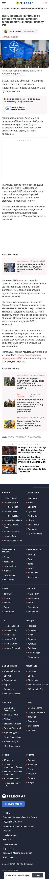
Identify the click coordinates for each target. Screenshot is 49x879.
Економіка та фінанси (8, 550)
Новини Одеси (10, 511)
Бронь (31, 676)
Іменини (31, 730)
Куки (27, 875)
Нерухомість (10, 566)
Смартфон (9, 612)
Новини (6, 492)
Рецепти (30, 755)
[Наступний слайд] (46, 8)
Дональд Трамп (11, 715)
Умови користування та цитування (19, 826)
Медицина (32, 516)
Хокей (31, 568)
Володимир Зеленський (9, 709)
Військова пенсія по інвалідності (13, 773)
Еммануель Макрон (13, 724)
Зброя (7, 685)
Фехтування (33, 577)
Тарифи (7, 571)
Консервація (34, 765)
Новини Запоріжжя (13, 520)
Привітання (33, 657)
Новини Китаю (10, 644)
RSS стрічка (8, 857)
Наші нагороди (10, 835)
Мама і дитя (33, 594)
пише (23, 201)
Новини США (10, 630)
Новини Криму (10, 536)
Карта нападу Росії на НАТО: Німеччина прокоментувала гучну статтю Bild (29, 424)
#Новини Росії (34, 437)
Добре (37, 875)
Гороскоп (32, 626)
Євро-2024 (33, 573)
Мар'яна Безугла (11, 741)
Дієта (30, 603)
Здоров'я (30, 588)
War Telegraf (22, 261)
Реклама (7, 831)
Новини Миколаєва (13, 541)
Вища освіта (33, 525)
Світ (4, 620)
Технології (8, 594)
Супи (30, 769)
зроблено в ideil (10, 870)
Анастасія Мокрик (15, 31)
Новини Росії (10, 635)
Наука (5, 588)
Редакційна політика (12, 822)
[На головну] (24, 3)
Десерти (32, 774)
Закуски (31, 783)
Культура (32, 644)
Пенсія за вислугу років (12, 784)
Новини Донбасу (11, 532)
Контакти (7, 840)
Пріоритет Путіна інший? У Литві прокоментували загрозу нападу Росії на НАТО (31, 268)
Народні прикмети (36, 712)
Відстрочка (33, 680)
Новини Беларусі (12, 648)
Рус (45, 3)
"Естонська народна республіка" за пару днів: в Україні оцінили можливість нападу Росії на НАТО (30, 383)
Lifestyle (30, 620)
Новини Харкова (11, 502)
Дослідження (34, 612)
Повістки (32, 671)
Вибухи (7, 676)
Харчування (33, 598)
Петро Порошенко (12, 737)
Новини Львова (11, 516)
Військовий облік (35, 689)
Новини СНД (10, 639)
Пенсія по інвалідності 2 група (13, 766)
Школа (31, 520)
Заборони (32, 721)
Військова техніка (12, 694)
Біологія (8, 603)
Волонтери (9, 689)
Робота (31, 502)
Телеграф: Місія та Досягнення (17, 853)
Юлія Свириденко (12, 746)
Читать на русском (10, 37)
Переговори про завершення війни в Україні (25, 9)
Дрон (6, 607)
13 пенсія (8, 760)
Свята (29, 702)
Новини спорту (33, 549)
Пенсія (5, 755)
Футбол (31, 555)
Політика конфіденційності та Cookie (20, 817)
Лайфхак (32, 648)
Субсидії (32, 511)
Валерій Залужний (12, 728)
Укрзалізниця (10, 579)
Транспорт (9, 562)
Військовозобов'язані (38, 685)
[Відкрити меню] (4, 3)
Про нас (7, 813)
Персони (6, 702)
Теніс (30, 564)
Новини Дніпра (11, 507)
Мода (30, 635)
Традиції (32, 717)
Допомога (32, 529)
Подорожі (32, 639)
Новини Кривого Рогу (11, 526)
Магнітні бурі (34, 653)
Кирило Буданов (11, 733)
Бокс (30, 559)
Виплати (32, 507)
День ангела (33, 726)
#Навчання (21, 437)
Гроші (6, 557)
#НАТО (11, 437)
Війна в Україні (9, 666)
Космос (7, 598)
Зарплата (32, 498)
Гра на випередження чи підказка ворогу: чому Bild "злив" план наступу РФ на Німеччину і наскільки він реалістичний (30, 406)
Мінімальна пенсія (12, 778)
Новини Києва (10, 498)
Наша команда (10, 844)
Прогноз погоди (35, 534)
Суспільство (32, 492)
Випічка (31, 760)
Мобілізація (31, 666)
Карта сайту (8, 848)
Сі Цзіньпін (9, 719)
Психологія (33, 607)
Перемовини (10, 680)
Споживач (32, 630)
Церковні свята (35, 708)
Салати (31, 778)
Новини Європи (11, 626)
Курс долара (9, 575)
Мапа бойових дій (12, 671)
